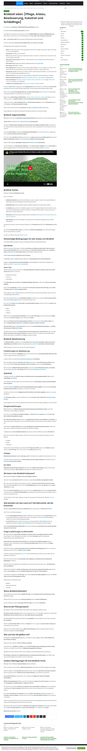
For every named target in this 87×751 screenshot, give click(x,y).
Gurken (33, 79)
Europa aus (46, 147)
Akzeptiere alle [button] (81, 748)
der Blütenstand (10, 252)
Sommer (41, 67)
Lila (7, 208)
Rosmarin (8, 81)
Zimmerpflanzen (38, 3)
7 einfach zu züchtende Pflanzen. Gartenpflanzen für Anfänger (11, 738)
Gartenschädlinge (64, 48)
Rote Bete (37, 79)
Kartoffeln (19, 79)
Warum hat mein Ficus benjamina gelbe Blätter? (74, 113)
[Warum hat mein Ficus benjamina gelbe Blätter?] (63, 114)
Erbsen (20, 523)
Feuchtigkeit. (14, 378)
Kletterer (62, 51)
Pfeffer (37, 83)
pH (25, 59)
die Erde (42, 321)
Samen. (28, 73)
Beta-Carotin (34, 97)
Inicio (5, 8)
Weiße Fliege (25, 77)
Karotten (29, 79)
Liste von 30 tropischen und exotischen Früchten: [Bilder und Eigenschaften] (75, 70)
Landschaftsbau (64, 59)
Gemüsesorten (36, 107)
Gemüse (26, 3)
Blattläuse (31, 77)
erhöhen (25, 515)
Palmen (62, 53)
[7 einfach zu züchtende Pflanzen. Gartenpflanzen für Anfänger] (12, 731)
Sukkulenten (62, 3)
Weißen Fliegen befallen (16, 264)
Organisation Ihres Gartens (39, 369)
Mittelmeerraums (32, 142)
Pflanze (7, 137)
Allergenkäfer (42, 77)
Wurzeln (37, 414)
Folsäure (29, 97)
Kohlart (14, 86)
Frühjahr (16, 289)
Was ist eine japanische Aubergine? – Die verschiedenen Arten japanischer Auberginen (74, 91)
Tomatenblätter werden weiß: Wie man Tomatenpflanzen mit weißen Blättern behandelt (75, 102)
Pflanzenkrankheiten (53, 3)
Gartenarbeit (19, 3)
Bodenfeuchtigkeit (34, 342)
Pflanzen (45, 3)
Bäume (31, 3)
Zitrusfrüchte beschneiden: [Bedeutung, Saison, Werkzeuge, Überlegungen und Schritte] (48, 738)
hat (9, 27)
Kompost (24, 550)
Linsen (42, 79)
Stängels (43, 693)
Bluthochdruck (44, 92)
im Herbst (8, 51)
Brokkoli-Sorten (23, 235)
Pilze (62, 57)
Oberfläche (6, 461)
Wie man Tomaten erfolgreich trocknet (29, 738)
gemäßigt (18, 326)
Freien (52, 497)
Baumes (48, 132)
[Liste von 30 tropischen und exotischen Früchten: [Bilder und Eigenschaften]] (63, 73)
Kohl (29, 121)
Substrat (11, 387)
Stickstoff (49, 508)
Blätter (21, 322)
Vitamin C (7, 88)
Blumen (68, 3)
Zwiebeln (24, 79)
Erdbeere (32, 83)
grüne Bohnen (28, 523)
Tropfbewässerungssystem (26, 359)
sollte (12, 409)
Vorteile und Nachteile (65, 55)
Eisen (39, 97)
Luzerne (25, 553)
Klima (9, 271)
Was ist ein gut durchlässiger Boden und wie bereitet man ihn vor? (75, 81)
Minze (50, 79)
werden (23, 264)
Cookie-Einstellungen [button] (71, 748)
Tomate (24, 83)
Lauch (28, 83)
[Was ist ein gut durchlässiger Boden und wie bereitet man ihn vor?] (63, 83)
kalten (17, 303)
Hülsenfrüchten (44, 521)
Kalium (43, 97)
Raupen (36, 77)
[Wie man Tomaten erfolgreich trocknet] (30, 731)
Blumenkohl (24, 121)
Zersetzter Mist (39, 63)
